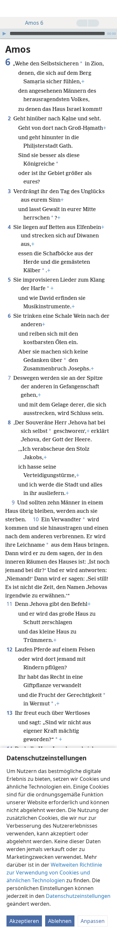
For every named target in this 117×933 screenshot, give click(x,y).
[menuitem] (9, 8)
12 (10, 649)
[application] (58, 33)
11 (10, 603)
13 (10, 712)
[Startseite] (9, 8)
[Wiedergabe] (4, 33)
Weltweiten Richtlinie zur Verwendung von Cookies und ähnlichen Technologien (54, 872)
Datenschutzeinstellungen (78, 896)
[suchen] (109, 8)
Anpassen (93, 921)
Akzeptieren (24, 921)
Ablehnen (60, 921)
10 (36, 519)
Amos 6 (34, 22)
